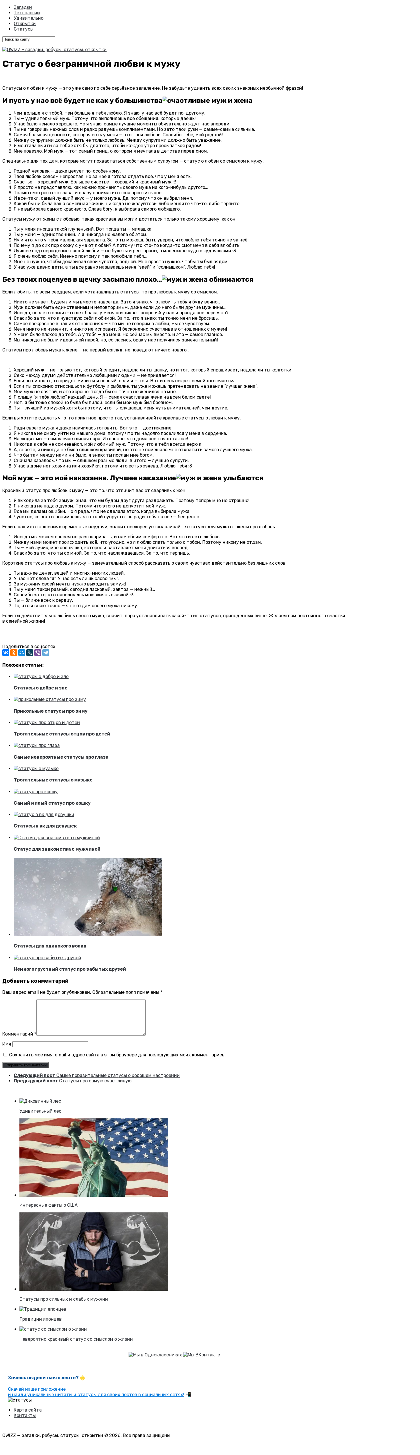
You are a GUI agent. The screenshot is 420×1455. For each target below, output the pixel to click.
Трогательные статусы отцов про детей (62, 734)
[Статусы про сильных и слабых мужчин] (93, 1289)
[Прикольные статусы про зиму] (50, 699)
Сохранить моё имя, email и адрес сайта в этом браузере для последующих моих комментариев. (117, 1055)
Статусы (23, 29)
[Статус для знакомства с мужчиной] (57, 837)
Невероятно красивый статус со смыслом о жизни (76, 1339)
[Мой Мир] (21, 652)
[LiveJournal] (29, 652)
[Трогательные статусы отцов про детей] (47, 722)
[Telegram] (45, 652)
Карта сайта (28, 1410)
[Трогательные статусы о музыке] (36, 768)
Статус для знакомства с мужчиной (57, 849)
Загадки (23, 7)
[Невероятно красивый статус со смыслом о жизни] (53, 1329)
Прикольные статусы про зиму (50, 711)
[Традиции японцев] (42, 1309)
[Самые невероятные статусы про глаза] (37, 745)
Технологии (27, 12)
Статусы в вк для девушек (45, 826)
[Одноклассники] (13, 652)
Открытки (25, 23)
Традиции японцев (40, 1319)
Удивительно (28, 18)
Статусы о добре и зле (40, 688)
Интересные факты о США (48, 1205)
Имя (6, 1044)
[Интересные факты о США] (93, 1195)
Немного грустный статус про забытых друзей (70, 969)
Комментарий (19, 1034)
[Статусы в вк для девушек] (44, 814)
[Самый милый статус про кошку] (36, 791)
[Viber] (37, 652)
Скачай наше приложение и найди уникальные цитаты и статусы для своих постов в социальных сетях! (96, 1391)
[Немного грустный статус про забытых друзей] (47, 957)
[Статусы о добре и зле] (41, 676)
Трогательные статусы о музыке (53, 780)
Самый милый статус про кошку (52, 803)
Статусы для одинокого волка (50, 946)
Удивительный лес (40, 1111)
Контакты (25, 1415)
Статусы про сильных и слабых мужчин (63, 1299)
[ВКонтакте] (5, 652)
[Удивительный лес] (40, 1101)
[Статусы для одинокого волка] (88, 934)
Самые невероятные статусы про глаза (61, 757)
